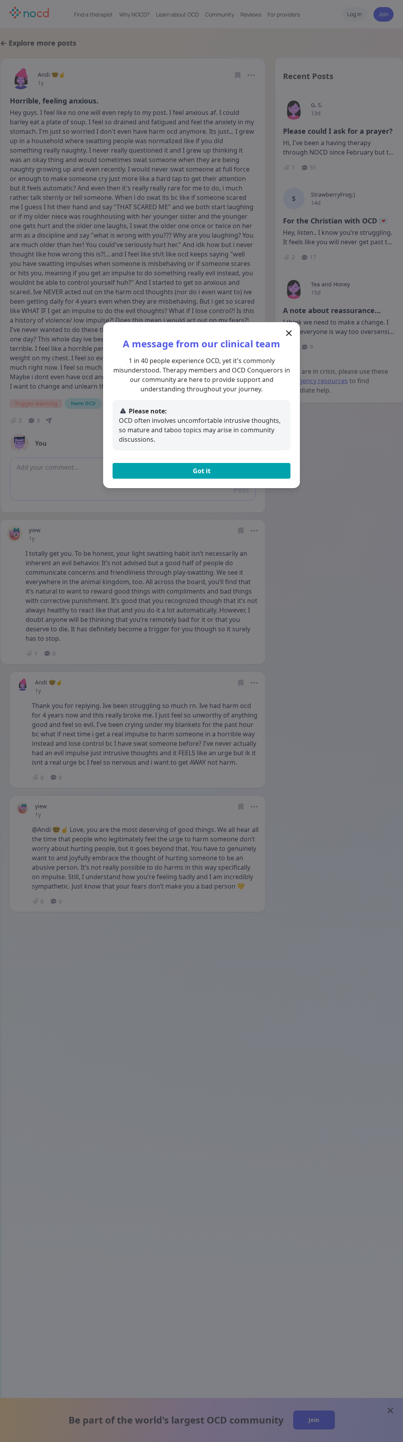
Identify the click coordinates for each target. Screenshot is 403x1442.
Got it (202, 471)
